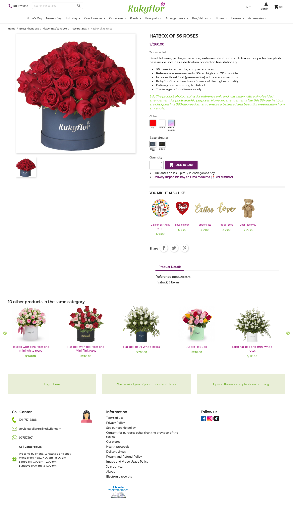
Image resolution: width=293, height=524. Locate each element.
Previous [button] (5, 333)
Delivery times (116, 451)
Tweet (174, 248)
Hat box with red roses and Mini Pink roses (85, 349)
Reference (163, 277)
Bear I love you (248, 224)
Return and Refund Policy (124, 456)
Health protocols (117, 446)
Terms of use (114, 418)
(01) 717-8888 (28, 420)
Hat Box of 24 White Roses (141, 347)
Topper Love (226, 224)
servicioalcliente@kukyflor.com (40, 429)
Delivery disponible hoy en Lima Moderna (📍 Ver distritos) (193, 177)
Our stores (113, 441)
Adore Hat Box (197, 347)
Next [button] (288, 333)
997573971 (26, 437)
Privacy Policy (115, 423)
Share (164, 248)
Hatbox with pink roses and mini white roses (30, 349)
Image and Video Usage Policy (127, 461)
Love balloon (182, 224)
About (110, 471)
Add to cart (181, 164)
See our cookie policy (121, 428)
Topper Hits (204, 224)
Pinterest (184, 248)
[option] (160, 217)
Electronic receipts (119, 476)
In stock (161, 282)
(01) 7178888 (20, 6)
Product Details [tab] (169, 267)
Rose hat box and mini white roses (252, 349)
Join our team (116, 466)
